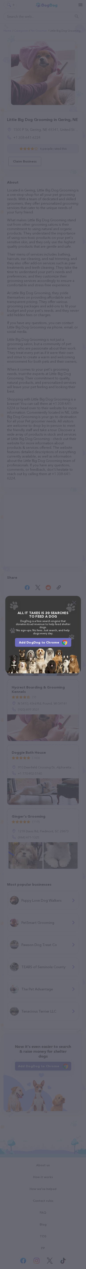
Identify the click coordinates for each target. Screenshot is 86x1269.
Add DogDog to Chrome (39, 642)
